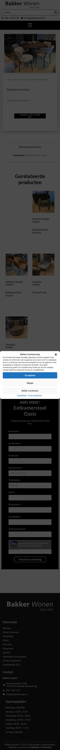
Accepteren (30, 375)
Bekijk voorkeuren (30, 390)
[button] (55, 354)
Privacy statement (35, 395)
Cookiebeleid (22, 395)
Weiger (30, 383)
